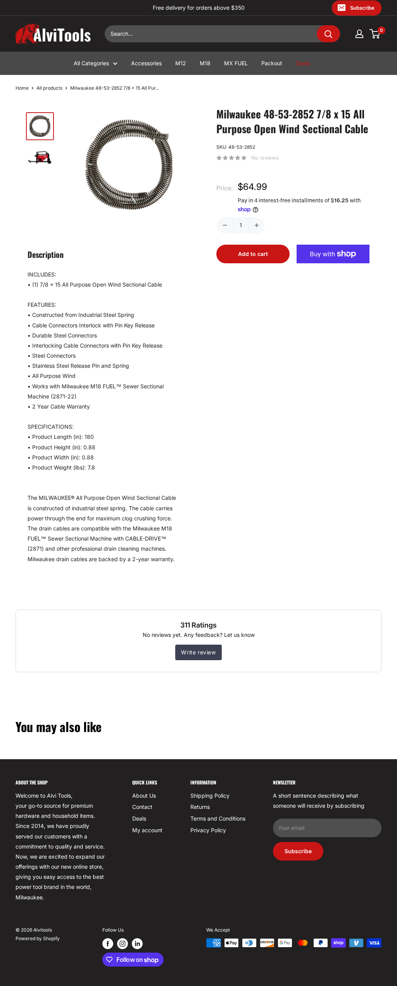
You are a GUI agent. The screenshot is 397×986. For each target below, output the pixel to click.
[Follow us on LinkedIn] (137, 943)
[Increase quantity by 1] (257, 225)
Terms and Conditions (217, 818)
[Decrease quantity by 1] (225, 225)
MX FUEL (236, 63)
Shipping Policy (210, 795)
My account (147, 830)
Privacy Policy (208, 830)
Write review (198, 652)
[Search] (328, 33)
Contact (142, 806)
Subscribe (362, 8)
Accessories (146, 63)
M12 (180, 63)
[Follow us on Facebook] (107, 943)
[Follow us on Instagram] (122, 943)
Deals (303, 63)
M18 (205, 63)
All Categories (91, 63)
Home (22, 88)
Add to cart (253, 253)
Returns (200, 806)
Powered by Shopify (38, 938)
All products (49, 88)
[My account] (359, 34)
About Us (144, 795)
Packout (271, 63)
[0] (375, 33)
